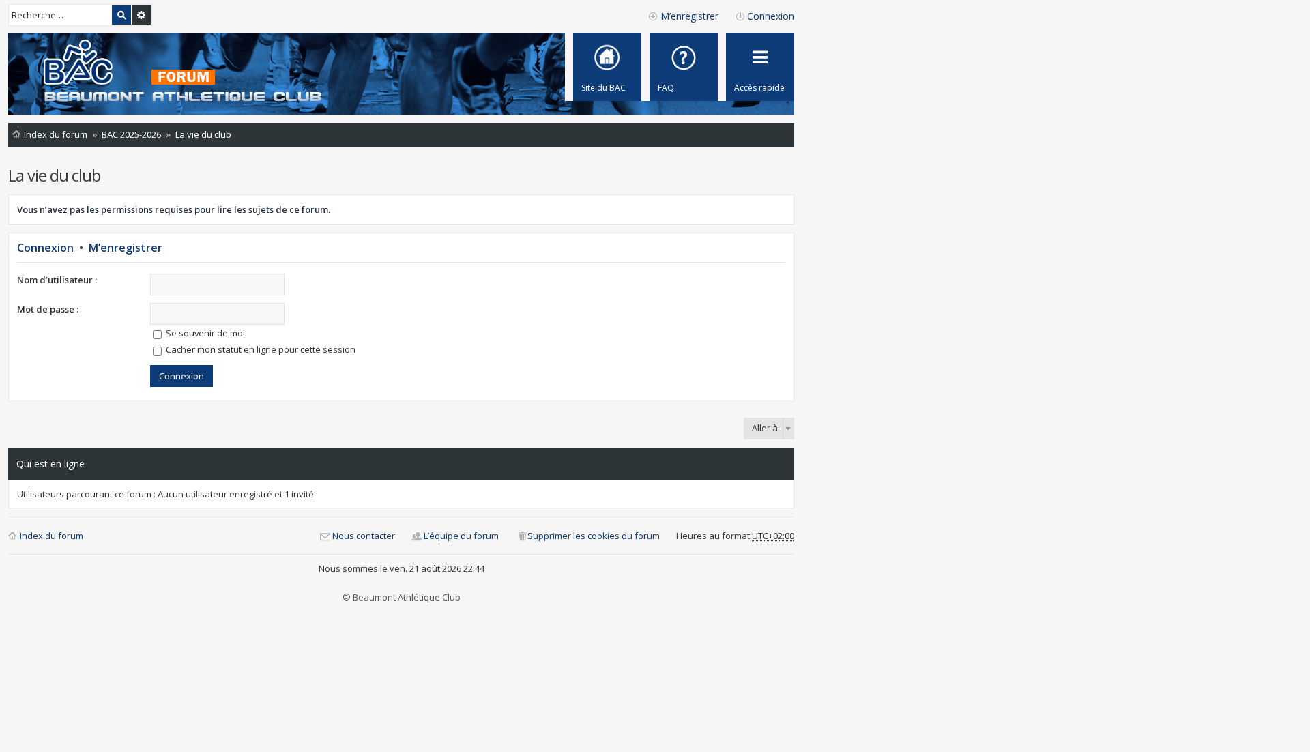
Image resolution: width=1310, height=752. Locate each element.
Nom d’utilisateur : (57, 280)
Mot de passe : (47, 309)
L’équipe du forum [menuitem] (461, 536)
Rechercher (121, 15)
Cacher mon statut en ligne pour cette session (259, 349)
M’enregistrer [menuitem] (689, 16)
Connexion (45, 247)
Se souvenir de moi (204, 333)
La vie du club (54, 175)
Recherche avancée (141, 15)
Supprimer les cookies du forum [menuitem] (593, 536)
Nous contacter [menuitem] (363, 536)
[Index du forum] (169, 72)
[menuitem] (684, 67)
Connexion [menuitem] (770, 16)
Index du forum (51, 536)
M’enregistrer (125, 247)
